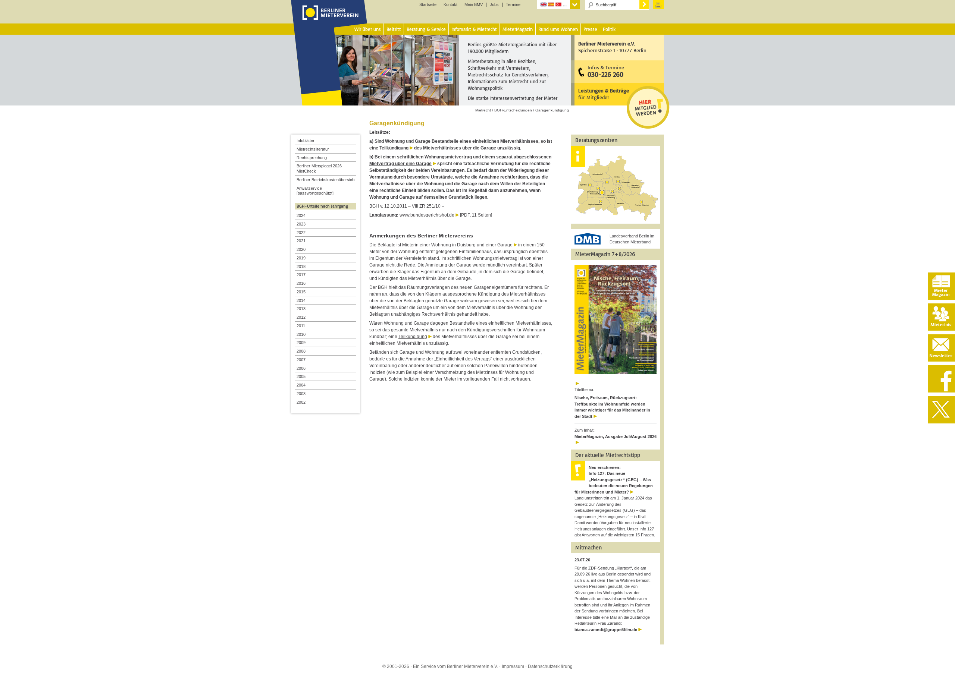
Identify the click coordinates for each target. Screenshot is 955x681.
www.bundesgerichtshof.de (427, 215)
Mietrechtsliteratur (313, 149)
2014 (301, 300)
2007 (301, 359)
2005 (301, 376)
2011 (301, 326)
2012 (301, 317)
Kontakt (450, 5)
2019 (301, 258)
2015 (301, 292)
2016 (301, 283)
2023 (301, 224)
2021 (301, 241)
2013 (301, 308)
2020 (301, 249)
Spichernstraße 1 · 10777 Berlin (612, 46)
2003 (301, 393)
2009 (301, 342)
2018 (301, 266)
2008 (301, 351)
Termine (513, 5)
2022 (301, 232)
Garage (505, 245)
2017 (301, 274)
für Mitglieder (603, 93)
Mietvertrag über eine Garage (400, 163)
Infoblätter (305, 140)
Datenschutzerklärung (550, 666)
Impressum (513, 666)
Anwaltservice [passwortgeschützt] (315, 191)
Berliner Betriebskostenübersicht (326, 179)
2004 (301, 385)
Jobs (494, 5)
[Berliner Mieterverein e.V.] (329, 19)
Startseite (427, 5)
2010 (301, 334)
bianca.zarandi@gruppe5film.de (605, 629)
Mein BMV (473, 5)
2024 (301, 215)
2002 (301, 402)
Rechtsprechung (312, 157)
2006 (301, 368)
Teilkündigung (393, 148)
